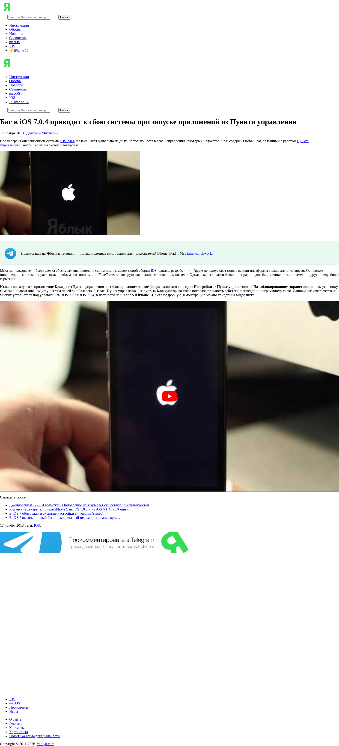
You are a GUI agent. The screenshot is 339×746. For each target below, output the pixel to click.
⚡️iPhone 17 (19, 50)
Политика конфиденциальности (34, 736)
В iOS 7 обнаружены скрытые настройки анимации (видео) (56, 513)
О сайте (15, 719)
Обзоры (15, 29)
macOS (14, 42)
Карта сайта (18, 732)
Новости (16, 34)
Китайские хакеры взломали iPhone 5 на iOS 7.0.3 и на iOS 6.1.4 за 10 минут (69, 509)
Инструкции (19, 25)
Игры (13, 711)
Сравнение (18, 38)
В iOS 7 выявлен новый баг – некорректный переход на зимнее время (64, 517)
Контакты (17, 728)
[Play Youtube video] (169, 396)
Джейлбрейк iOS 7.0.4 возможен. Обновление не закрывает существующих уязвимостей (79, 505)
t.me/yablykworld (200, 253)
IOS (12, 46)
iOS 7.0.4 (67, 141)
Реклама (15, 723)
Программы (18, 707)
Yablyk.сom (45, 744)
